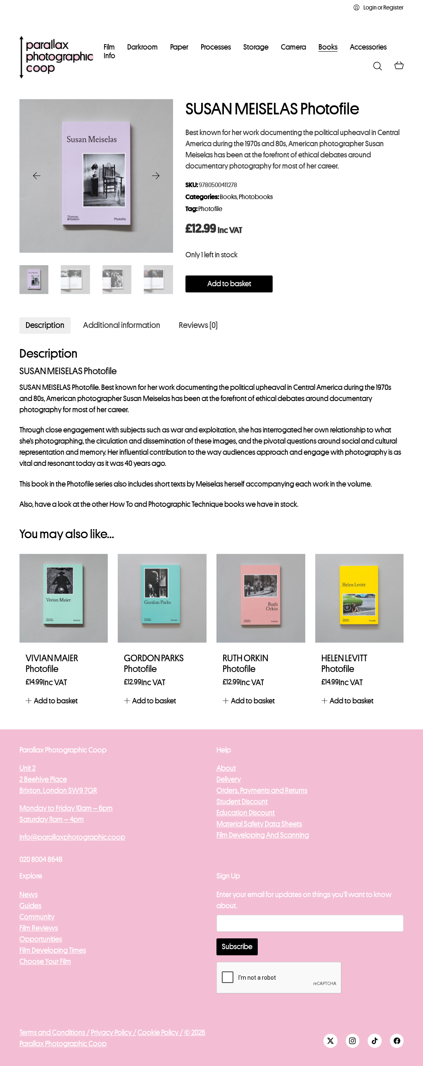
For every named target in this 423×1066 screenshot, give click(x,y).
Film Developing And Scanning (262, 835)
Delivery (228, 779)
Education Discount (245, 813)
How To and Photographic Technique (166, 504)
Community (37, 917)
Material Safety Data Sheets (259, 824)
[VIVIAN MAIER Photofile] (63, 598)
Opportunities (40, 939)
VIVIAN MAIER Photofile (52, 664)
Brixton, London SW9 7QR (58, 790)
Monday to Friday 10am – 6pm (66, 808)
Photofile (210, 209)
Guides (30, 905)
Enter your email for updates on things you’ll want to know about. (304, 900)
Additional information (121, 325)
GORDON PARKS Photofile (154, 664)
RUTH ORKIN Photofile (245, 664)
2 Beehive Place (43, 779)
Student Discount (242, 801)
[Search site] (377, 66)
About (226, 768)
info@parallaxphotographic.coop (72, 837)
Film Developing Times (52, 950)
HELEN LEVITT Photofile (344, 664)
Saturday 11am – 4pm (51, 819)
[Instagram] (353, 1041)
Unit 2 (27, 768)
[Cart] (399, 66)
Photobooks (256, 197)
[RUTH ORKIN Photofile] (260, 598)
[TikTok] (375, 1041)
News (28, 894)
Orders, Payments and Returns (261, 790)
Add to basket (229, 283)
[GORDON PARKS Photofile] (162, 598)
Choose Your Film (45, 961)
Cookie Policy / (160, 1032)
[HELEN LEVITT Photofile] (359, 598)
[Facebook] (397, 1041)
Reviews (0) (198, 325)
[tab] (45, 325)
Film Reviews (38, 928)
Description (45, 325)
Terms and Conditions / (54, 1032)
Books (228, 197)
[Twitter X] (330, 1041)
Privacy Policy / (113, 1032)
